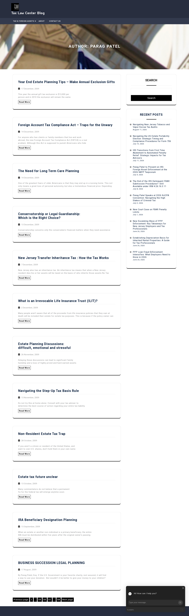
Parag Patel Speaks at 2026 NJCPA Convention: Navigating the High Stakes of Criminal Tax (151, 198)
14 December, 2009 (30, 132)
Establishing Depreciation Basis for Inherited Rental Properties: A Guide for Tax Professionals (151, 240)
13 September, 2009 (30, 527)
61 (50, 599)
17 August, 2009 (29, 570)
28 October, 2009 (29, 441)
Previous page (21, 599)
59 (40, 599)
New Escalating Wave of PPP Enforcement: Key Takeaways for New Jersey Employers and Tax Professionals (149, 225)
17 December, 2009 (30, 89)
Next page (67, 599)
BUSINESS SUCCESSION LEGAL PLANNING (51, 563)
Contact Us (55, 21)
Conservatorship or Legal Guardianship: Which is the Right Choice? (49, 216)
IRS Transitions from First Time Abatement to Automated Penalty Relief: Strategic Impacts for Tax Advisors (149, 154)
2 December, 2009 (29, 308)
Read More (24, 102)
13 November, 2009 (30, 398)
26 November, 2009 (30, 355)
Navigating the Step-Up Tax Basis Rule (48, 391)
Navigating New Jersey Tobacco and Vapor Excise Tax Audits (151, 125)
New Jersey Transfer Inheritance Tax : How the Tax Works (63, 258)
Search (151, 80)
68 (59, 599)
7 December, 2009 (29, 265)
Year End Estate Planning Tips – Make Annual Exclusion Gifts (66, 82)
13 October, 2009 (29, 484)
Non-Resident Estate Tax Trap (41, 434)
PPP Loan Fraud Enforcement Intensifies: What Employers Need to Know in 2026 (151, 254)
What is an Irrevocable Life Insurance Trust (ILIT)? (58, 301)
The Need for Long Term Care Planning (48, 171)
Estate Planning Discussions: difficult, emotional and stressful (44, 346)
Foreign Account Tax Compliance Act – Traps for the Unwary (65, 125)
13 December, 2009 (30, 225)
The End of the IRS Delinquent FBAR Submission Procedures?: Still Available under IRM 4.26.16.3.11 (151, 184)
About (42, 21)
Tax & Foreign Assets (23, 21)
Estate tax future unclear (38, 477)
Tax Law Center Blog (28, 13)
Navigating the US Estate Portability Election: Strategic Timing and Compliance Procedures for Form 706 (152, 138)
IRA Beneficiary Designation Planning (47, 520)
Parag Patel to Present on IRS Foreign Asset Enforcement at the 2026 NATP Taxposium (150, 169)
